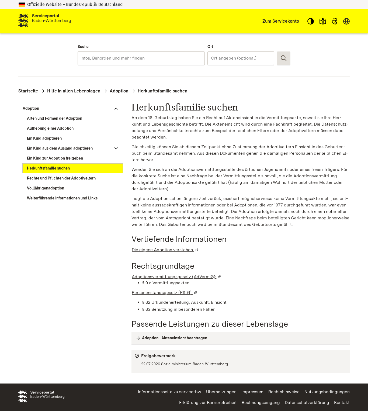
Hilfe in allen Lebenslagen (73, 91)
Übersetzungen (221, 391)
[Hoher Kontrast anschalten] (310, 21)
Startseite (28, 91)
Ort (210, 46)
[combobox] (141, 58)
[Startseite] (44, 21)
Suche (83, 46)
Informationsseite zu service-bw (169, 391)
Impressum (252, 391)
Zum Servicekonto (280, 21)
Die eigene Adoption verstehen (165, 249)
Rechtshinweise (284, 391)
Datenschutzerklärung (307, 402)
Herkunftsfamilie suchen (163, 91)
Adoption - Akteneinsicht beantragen (174, 338)
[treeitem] (70, 108)
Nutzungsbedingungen (327, 391)
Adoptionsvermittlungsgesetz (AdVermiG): (176, 276)
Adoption (119, 91)
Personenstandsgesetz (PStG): (165, 292)
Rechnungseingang (261, 402)
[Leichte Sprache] (322, 21)
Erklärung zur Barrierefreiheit (208, 402)
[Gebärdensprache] (334, 21)
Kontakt (342, 402)
